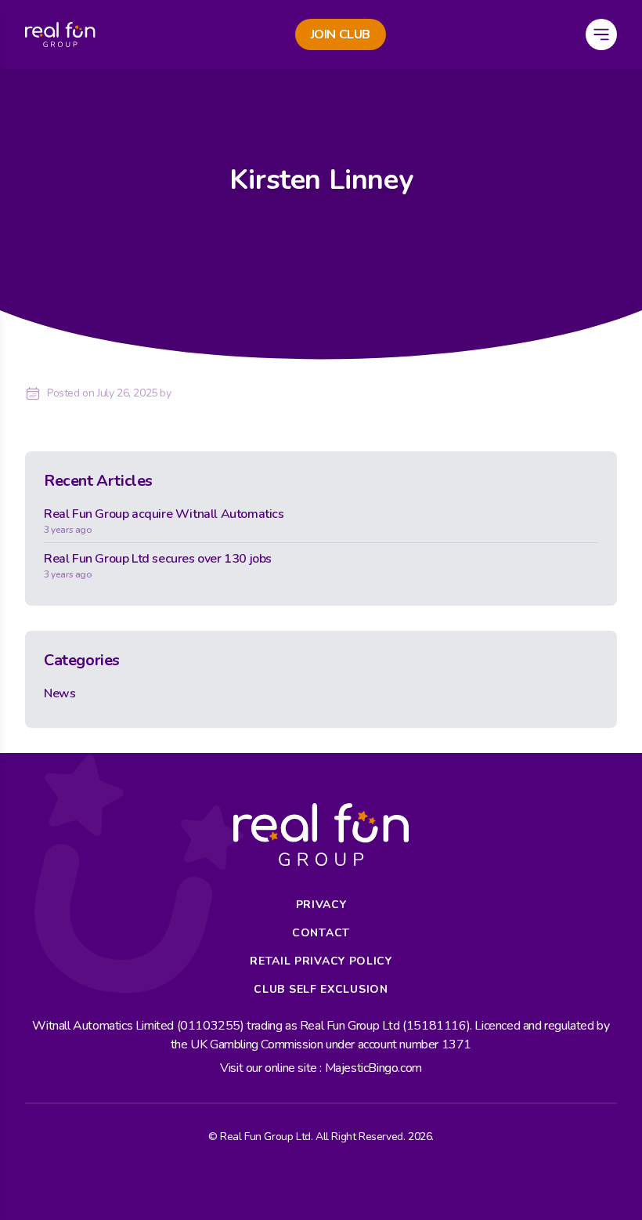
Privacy (321, 904)
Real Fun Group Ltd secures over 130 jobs (158, 565)
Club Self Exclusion (321, 989)
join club (340, 34)
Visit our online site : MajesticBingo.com (321, 1068)
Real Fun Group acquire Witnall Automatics (164, 520)
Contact (321, 932)
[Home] (60, 34)
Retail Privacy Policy (321, 961)
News (59, 693)
